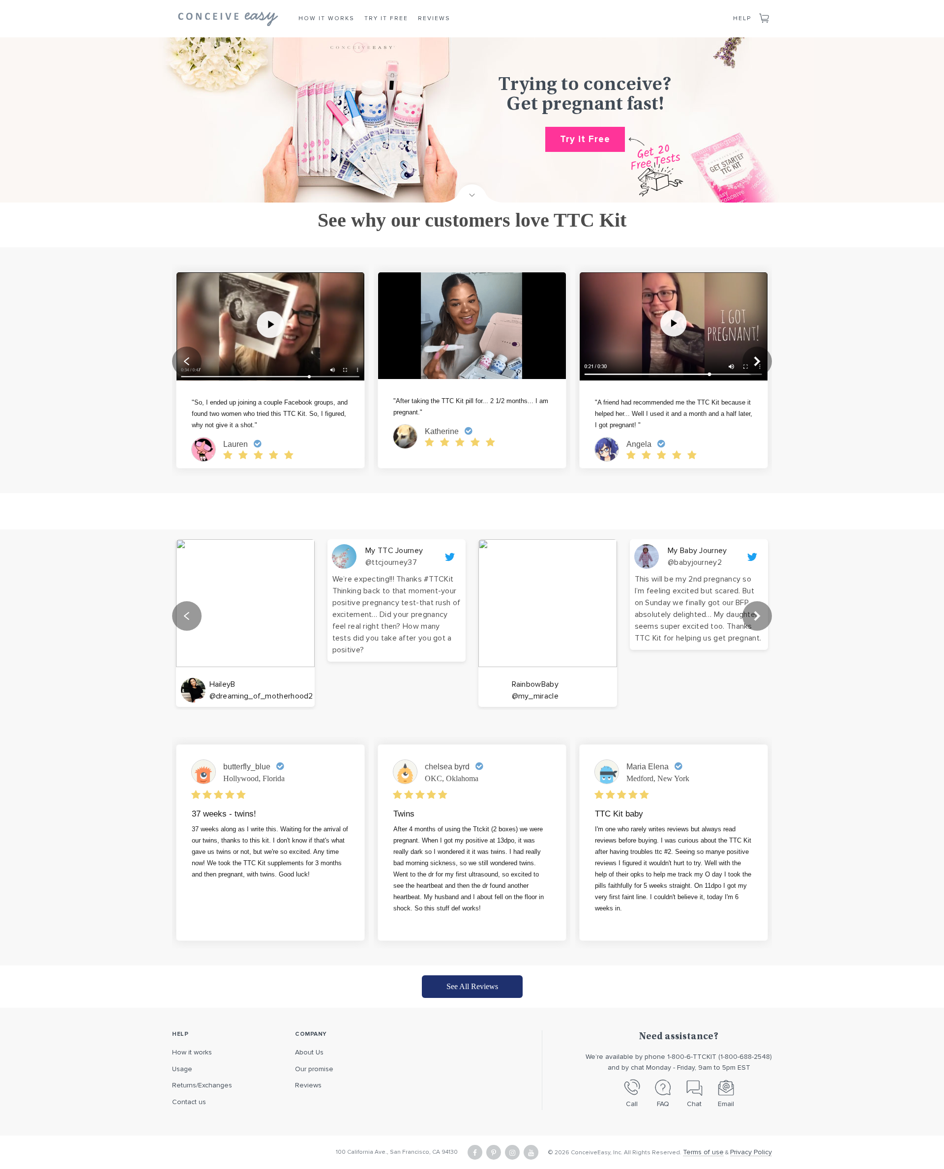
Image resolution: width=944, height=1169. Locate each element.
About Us (309, 1052)
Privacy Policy (751, 1152)
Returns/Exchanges (202, 1085)
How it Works (326, 18)
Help (742, 18)
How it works (192, 1052)
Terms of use (703, 1152)
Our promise (314, 1069)
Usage (182, 1069)
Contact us (189, 1102)
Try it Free (386, 18)
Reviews (434, 18)
